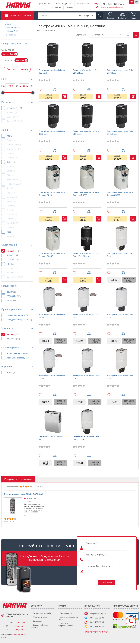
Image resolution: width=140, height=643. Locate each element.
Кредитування (83, 3)
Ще (25, 515)
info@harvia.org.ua (98, 613)
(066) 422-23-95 (97, 622)
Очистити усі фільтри (17, 69)
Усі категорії (84, 16)
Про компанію (44, 3)
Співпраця (37, 621)
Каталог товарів (21, 15)
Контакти (70, 8)
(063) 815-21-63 (97, 626)
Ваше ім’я (92, 543)
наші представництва (96, 632)
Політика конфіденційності (65, 624)
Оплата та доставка (63, 3)
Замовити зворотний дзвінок (112, 7)
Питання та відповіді (42, 613)
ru (136, 2)
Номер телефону (96, 554)
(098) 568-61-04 (97, 618)
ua (131, 2)
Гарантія (57, 8)
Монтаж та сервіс (40, 617)
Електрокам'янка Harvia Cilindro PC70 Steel (23, 494)
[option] (24, 509)
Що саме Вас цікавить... (99, 566)
